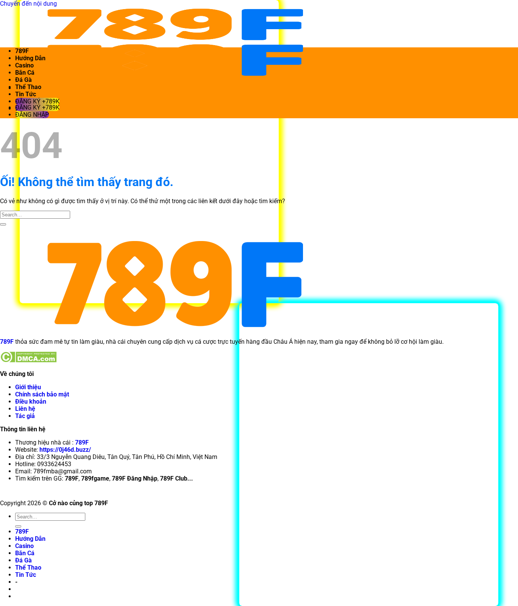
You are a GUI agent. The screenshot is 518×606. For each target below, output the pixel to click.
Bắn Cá (25, 72)
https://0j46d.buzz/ (65, 449)
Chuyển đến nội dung (28, 3)
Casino (24, 65)
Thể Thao (28, 87)
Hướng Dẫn (30, 58)
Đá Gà (23, 79)
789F (22, 51)
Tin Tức (25, 94)
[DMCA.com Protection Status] (28, 360)
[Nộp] (3, 224)
